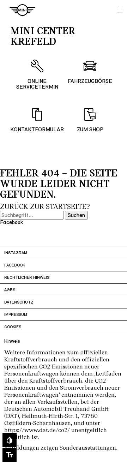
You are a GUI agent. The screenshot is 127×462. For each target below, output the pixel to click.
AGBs (9, 289)
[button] (119, 10)
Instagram (15, 252)
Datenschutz (19, 302)
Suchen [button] (76, 215)
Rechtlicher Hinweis (26, 277)
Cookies (12, 326)
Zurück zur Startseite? (45, 206)
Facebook (14, 265)
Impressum (15, 314)
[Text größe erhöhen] (9, 455)
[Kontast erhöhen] (9, 440)
